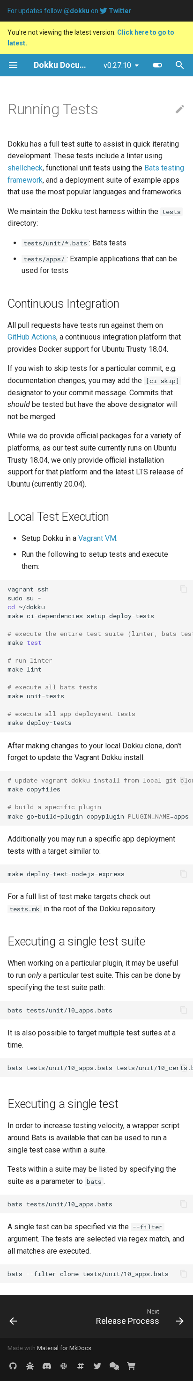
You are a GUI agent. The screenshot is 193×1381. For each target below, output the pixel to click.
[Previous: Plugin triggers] (13, 1316)
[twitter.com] (97, 1366)
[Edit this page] (180, 109)
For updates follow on (69, 11)
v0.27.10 (117, 65)
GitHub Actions (31, 336)
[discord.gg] (46, 1366)
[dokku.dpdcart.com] (131, 1366)
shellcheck (25, 167)
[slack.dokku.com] (63, 1366)
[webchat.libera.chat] (80, 1366)
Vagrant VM (97, 538)
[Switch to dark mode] (157, 65)
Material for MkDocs (64, 1347)
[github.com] (13, 1366)
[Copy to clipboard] (183, 589)
